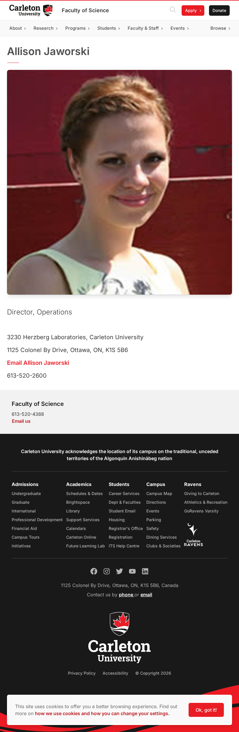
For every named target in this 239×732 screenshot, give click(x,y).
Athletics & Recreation (205, 502)
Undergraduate (26, 493)
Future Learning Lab (85, 545)
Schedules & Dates (84, 493)
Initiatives (21, 545)
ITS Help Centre (124, 545)
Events (152, 510)
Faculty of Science (85, 10)
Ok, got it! (206, 710)
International (24, 510)
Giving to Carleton (201, 493)
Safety (152, 528)
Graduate (20, 502)
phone (126, 594)
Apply (191, 10)
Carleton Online (81, 537)
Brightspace (78, 502)
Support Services (83, 519)
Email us (21, 421)
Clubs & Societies (163, 545)
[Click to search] (173, 10)
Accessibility (115, 673)
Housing (117, 519)
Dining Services (161, 537)
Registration (120, 537)
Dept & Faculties (125, 502)
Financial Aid (24, 528)
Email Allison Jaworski (38, 362)
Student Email (122, 510)
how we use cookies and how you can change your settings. (102, 713)
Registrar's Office (126, 528)
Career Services (124, 493)
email (146, 594)
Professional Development (37, 519)
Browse (218, 28)
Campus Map (159, 493)
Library (73, 510)
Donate (219, 10)
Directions (156, 502)
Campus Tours (26, 537)
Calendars (76, 528)
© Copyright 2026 (153, 673)
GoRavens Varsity (201, 510)
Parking (153, 519)
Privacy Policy (82, 673)
